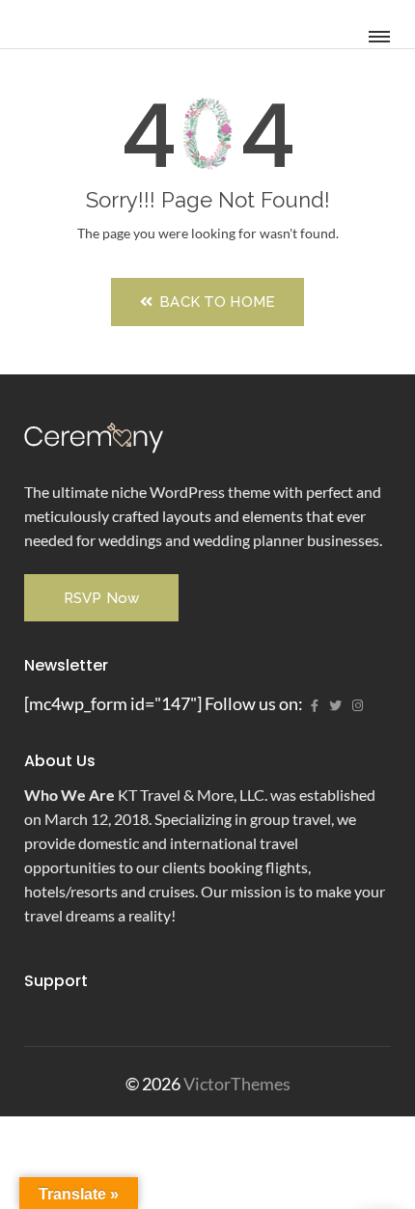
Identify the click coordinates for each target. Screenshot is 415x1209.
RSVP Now (101, 598)
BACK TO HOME (215, 302)
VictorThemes (235, 1083)
